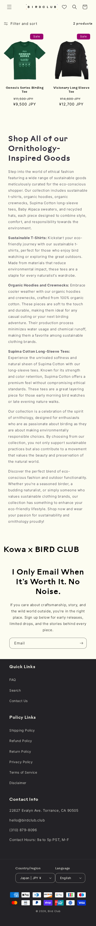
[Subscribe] (81, 643)
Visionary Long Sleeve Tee (71, 89)
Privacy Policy (21, 762)
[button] (9, 7)
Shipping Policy (22, 730)
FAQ (12, 680)
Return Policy (20, 751)
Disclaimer (17, 783)
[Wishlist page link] (64, 7)
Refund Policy (20, 741)
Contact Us (18, 701)
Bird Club (54, 911)
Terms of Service (23, 772)
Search (15, 690)
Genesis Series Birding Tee (25, 89)
